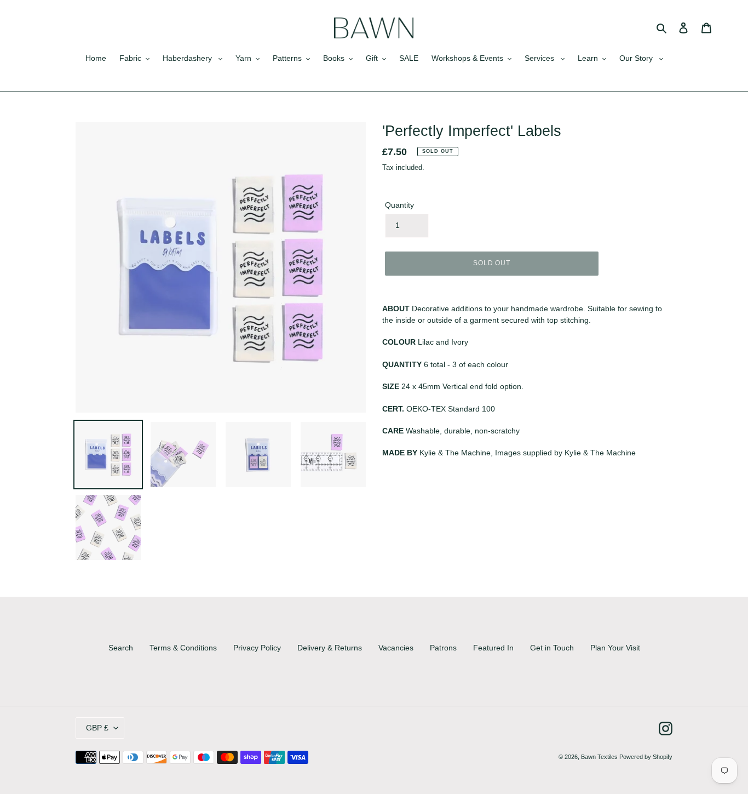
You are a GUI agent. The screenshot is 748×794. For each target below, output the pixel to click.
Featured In (493, 647)
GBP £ (97, 727)
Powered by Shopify (645, 756)
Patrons (443, 647)
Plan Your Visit (615, 647)
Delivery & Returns (329, 647)
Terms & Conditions (183, 647)
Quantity (399, 205)
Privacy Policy (257, 647)
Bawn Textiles (600, 756)
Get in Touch (552, 647)
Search (120, 647)
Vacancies (395, 647)
